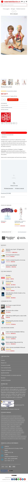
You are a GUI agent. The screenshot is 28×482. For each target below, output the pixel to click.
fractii (23, 420)
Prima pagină (6, 9)
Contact (3, 360)
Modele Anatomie (20, 9)
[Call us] (18, 479)
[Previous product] (15, 11)
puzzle (2, 434)
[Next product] (13, 11)
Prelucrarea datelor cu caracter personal (11, 375)
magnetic (18, 426)
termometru (23, 436)
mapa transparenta (5, 428)
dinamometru (13, 420)
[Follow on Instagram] (14, 479)
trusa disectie (10, 438)
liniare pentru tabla (17, 424)
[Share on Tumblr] (16, 123)
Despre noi (3, 362)
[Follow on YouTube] (25, 479)
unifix (20, 438)
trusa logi (15, 438)
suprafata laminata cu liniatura (15, 434)
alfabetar (3, 416)
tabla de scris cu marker (15, 436)
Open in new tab (20, 188)
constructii (12, 418)
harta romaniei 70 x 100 (5, 422)
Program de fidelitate (6, 370)
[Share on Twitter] (7, 123)
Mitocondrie (3, 221)
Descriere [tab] (4, 132)
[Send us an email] (16, 479)
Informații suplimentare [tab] (7, 134)
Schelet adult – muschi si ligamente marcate (20, 222)
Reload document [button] (9, 188)
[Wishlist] (22, 1)
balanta (14, 416)
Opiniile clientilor (5, 373)
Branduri (3, 378)
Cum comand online (6, 367)
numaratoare (4, 430)
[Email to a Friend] (9, 123)
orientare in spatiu (11, 430)
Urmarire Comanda (6, 380)
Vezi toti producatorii (22, 232)
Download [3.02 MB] (6, 193)
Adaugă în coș (13, 99)
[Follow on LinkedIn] (23, 479)
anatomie (6, 109)
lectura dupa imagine (5, 424)
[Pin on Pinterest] (11, 123)
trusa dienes (3, 438)
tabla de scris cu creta (5, 436)
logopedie (13, 426)
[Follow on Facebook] (12, 479)
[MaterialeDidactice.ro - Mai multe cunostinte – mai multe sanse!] (12, 2)
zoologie (23, 438)
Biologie (13, 9)
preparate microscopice (11, 432)
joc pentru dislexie (19, 422)
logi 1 (9, 426)
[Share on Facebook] (4, 123)
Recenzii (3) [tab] (4, 136)
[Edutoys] (6, 117)
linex (12, 424)
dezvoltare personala (5, 420)
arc (11, 416)
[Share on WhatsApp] (2, 123)
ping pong (3, 432)
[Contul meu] (24, 1)
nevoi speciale (18, 428)
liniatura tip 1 (3, 426)
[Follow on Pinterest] (21, 479)
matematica (12, 428)
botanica (19, 416)
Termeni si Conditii (5, 365)
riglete (6, 434)
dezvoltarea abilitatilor (19, 418)
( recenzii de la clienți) (12, 91)
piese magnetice (19, 430)
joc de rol (13, 422)
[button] (2, 2)
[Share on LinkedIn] (14, 123)
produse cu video (20, 432)
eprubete (19, 420)
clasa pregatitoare (4, 418)
